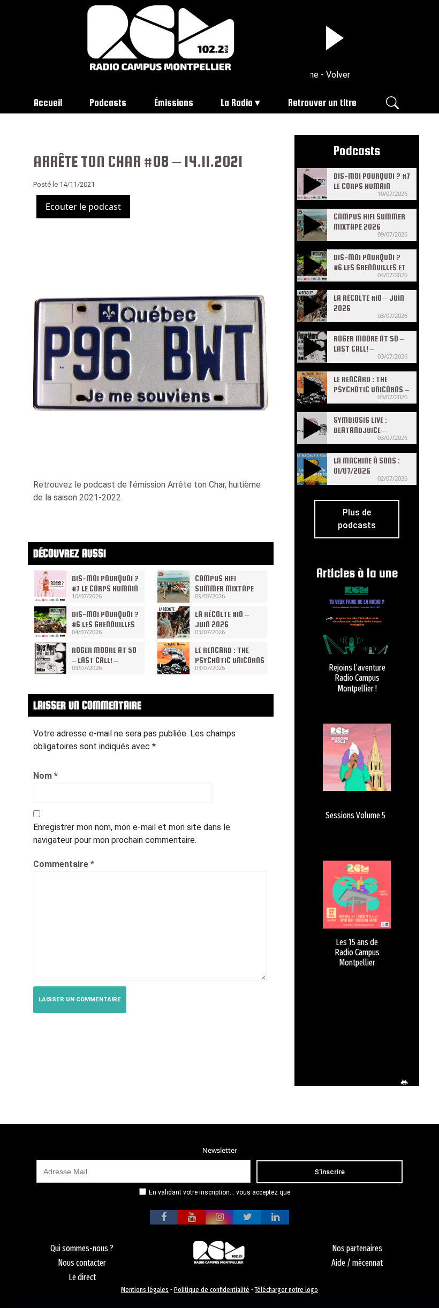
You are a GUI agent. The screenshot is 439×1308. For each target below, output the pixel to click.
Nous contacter (82, 1263)
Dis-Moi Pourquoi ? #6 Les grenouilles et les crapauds (105, 624)
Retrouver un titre (322, 102)
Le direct (82, 1277)
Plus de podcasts (357, 518)
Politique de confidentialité (211, 1290)
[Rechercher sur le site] (392, 102)
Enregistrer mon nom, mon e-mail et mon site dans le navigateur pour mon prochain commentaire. (131, 833)
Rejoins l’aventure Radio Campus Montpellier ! (357, 678)
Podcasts (107, 102)
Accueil (48, 102)
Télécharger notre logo (286, 1290)
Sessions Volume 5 (355, 815)
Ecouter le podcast (83, 206)
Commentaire (63, 864)
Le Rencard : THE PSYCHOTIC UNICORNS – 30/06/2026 (229, 660)
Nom (45, 776)
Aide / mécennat (357, 1263)
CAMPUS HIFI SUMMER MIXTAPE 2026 (224, 588)
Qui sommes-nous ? (81, 1248)
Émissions (173, 102)
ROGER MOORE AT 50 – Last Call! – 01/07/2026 (104, 660)
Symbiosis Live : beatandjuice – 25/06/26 (360, 430)
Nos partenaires (357, 1248)
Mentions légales (145, 1290)
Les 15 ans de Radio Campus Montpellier (357, 952)
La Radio (237, 102)
